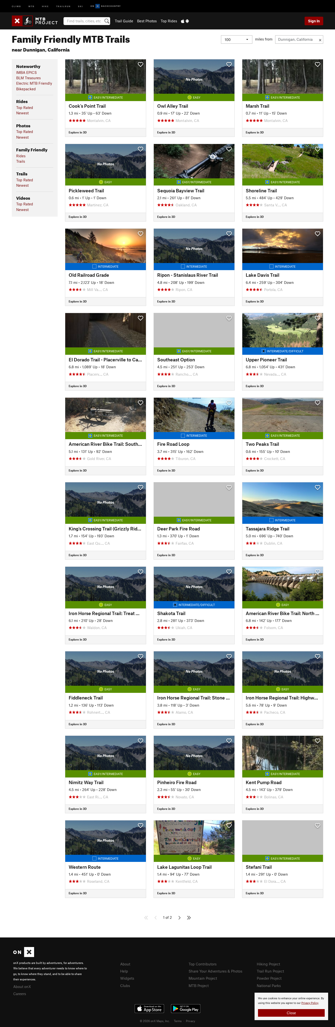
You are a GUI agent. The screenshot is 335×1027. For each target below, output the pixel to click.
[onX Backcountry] (105, 6)
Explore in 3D (78, 132)
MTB (31, 6)
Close (291, 1013)
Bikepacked (26, 89)
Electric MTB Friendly (34, 83)
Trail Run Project (270, 971)
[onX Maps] (23, 955)
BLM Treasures (28, 78)
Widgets (127, 978)
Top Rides (169, 21)
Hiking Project (268, 964)
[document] (291, 1006)
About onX (22, 986)
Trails (20, 161)
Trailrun (63, 6)
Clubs (125, 985)
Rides (21, 156)
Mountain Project (203, 978)
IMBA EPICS (26, 72)
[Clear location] (320, 39)
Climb (16, 6)
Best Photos (147, 21)
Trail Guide (124, 21)
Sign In (314, 21)
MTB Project (199, 985)
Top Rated (24, 107)
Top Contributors (203, 964)
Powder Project (269, 978)
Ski (80, 6)
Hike (45, 6)
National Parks (269, 985)
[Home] (37, 20)
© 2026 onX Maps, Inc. (155, 1021)
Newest (22, 113)
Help (124, 971)
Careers (19, 993)
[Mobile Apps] (185, 21)
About (125, 964)
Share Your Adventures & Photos (215, 971)
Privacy (190, 1021)
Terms (178, 1021)
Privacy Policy (309, 1003)
